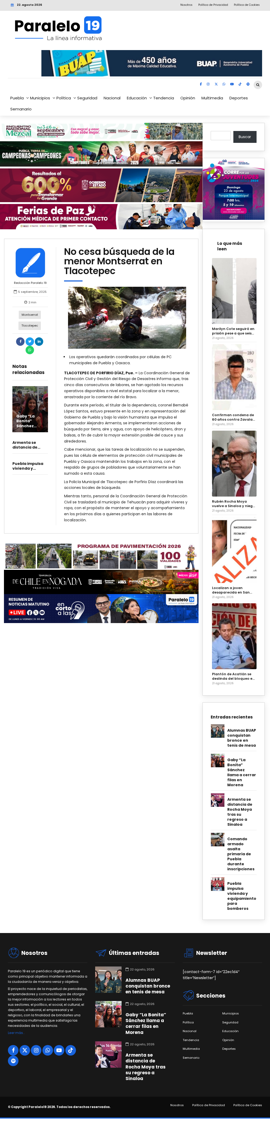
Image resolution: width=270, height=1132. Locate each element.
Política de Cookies (247, 1105)
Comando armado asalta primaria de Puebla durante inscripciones (240, 854)
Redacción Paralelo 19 (30, 283)
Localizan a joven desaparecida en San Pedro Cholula (231, 590)
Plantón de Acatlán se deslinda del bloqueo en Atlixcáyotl (233, 676)
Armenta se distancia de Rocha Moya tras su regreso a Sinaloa (239, 812)
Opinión (187, 98)
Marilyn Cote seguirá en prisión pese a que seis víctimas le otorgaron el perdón (233, 331)
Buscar (245, 136)
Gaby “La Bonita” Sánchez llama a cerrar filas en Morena (27, 428)
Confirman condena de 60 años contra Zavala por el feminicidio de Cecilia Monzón (233, 417)
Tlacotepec (29, 325)
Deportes (238, 98)
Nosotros (177, 1105)
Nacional (112, 98)
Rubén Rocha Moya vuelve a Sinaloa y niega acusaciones (233, 503)
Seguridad (87, 98)
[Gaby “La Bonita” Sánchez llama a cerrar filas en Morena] (30, 409)
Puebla (17, 98)
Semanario (21, 109)
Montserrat (30, 315)
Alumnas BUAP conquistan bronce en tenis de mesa (241, 738)
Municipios (40, 98)
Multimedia (212, 98)
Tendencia (163, 98)
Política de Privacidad (208, 1105)
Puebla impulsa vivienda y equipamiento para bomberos (241, 896)
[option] (127, 318)
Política (63, 98)
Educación (137, 98)
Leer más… (16, 1033)
